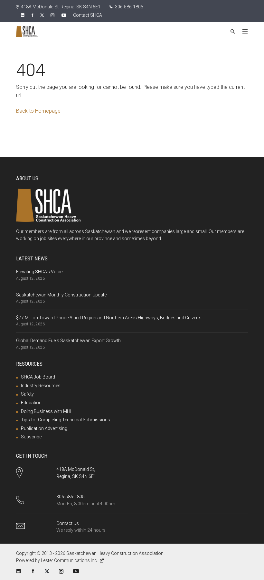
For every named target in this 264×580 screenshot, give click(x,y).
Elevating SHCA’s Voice (39, 271)
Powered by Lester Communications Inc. (57, 560)
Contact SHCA (87, 15)
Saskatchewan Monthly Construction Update (61, 294)
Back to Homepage (38, 111)
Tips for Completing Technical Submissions (65, 419)
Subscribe (31, 436)
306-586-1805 (128, 6)
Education (31, 402)
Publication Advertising (44, 428)
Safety (27, 394)
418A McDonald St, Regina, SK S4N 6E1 (60, 6)
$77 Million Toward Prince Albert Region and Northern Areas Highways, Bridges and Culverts (109, 317)
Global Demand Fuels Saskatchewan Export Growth (68, 340)
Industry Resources (41, 385)
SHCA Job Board (38, 376)
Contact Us (67, 523)
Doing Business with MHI (46, 411)
